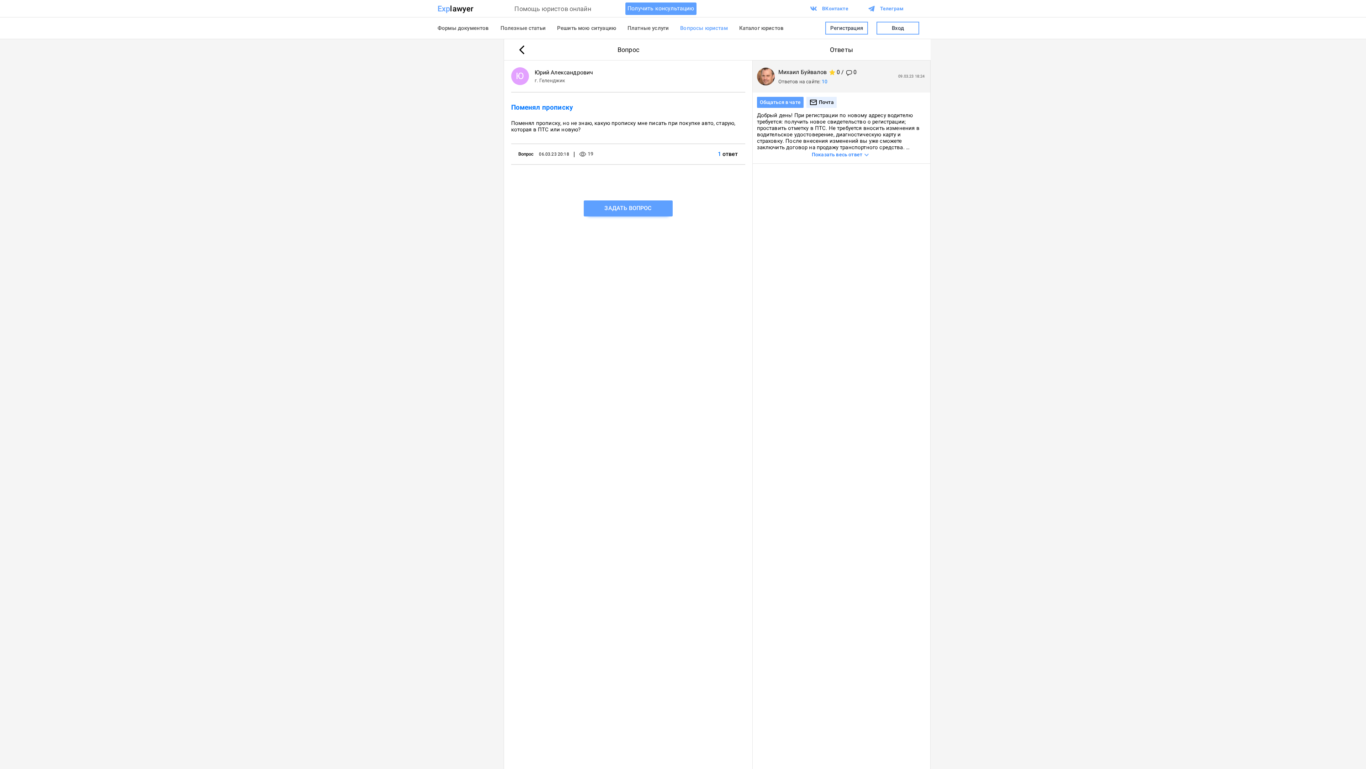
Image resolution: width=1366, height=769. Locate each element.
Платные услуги (648, 28)
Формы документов (463, 28)
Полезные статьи (523, 28)
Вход (898, 28)
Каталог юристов (761, 28)
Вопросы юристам (703, 28)
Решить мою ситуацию (586, 28)
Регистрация (846, 28)
